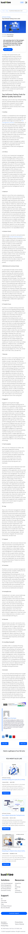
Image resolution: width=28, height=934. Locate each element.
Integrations (18, 883)
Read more (6, 793)
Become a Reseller (5, 907)
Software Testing (6, 17)
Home (3, 10)
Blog (7, 10)
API (1, 898)
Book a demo (7, 49)
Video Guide (4, 902)
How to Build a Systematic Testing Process (13, 815)
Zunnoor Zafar (5, 782)
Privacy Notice (19, 922)
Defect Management (6, 885)
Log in (22, 2)
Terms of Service (19, 924)
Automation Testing (6, 890)
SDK (16, 885)
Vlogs (2, 904)
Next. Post (23, 743)
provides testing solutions (16, 236)
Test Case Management (7, 883)
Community (17, 890)
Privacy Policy (4, 925)
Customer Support (14, 913)
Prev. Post (4, 743)
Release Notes (18, 892)
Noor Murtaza (10, 34)
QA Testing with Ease (6, 888)
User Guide (3, 900)
